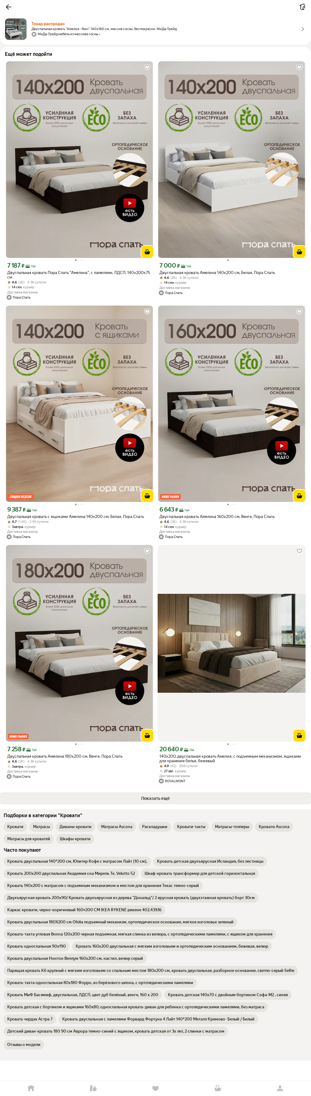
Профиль (280, 1088)
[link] (15, 827)
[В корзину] (147, 252)
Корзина (217, 1088)
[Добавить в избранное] (147, 67)
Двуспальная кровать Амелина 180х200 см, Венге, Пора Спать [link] (64, 756)
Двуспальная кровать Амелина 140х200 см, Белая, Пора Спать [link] (217, 272)
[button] (8, 7)
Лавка (93, 1088)
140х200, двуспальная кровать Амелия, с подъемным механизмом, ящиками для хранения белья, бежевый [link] (230, 758)
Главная (31, 1088)
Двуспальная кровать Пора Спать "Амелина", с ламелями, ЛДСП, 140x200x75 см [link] (78, 274)
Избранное (156, 1088)
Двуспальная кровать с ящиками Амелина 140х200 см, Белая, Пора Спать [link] (75, 516)
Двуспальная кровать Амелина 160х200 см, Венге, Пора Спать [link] (217, 516)
